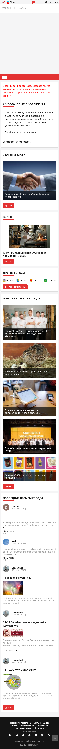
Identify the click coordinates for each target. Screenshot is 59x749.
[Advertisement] (29, 43)
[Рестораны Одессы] (31, 281)
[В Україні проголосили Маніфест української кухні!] (29, 453)
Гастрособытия (20, 8)
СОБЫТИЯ (6, 8)
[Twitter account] (23, 735)
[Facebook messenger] (29, 735)
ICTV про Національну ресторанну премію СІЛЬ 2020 (24, 254)
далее (8, 486)
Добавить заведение (39, 723)
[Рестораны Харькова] (45, 281)
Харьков (51, 280)
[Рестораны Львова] (18, 281)
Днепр (9, 280)
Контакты (39, 728)
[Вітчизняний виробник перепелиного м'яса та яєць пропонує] (29, 377)
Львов (23, 280)
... (14, 554)
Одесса (36, 280)
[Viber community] (42, 735)
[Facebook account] (10, 735)
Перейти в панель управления (20, 132)
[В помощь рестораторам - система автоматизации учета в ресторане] (29, 415)
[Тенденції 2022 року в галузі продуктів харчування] (29, 480)
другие (8, 205)
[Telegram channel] (36, 735)
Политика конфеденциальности (29, 741)
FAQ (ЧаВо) (43, 725)
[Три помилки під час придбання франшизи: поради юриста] (29, 199)
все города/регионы (15, 287)
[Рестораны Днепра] (4, 281)
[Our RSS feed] (49, 735)
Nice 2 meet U (8, 531)
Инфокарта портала (19, 723)
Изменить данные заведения (24, 725)
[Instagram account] (17, 735)
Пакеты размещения (24, 728)
